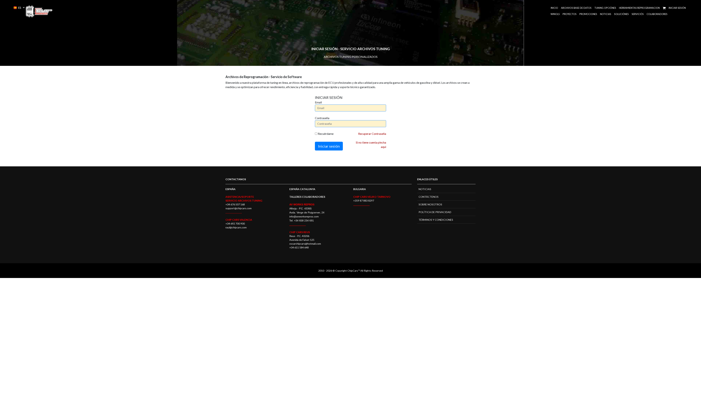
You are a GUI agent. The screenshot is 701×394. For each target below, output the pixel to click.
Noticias (605, 14)
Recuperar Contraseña (372, 133)
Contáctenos (428, 196)
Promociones (588, 14)
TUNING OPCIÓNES (605, 7)
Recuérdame (325, 133)
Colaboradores (657, 14)
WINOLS (555, 14)
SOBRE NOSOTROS (430, 204)
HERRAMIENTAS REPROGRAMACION (639, 7)
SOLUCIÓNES (621, 14)
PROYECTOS (569, 14)
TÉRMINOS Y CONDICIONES (436, 219)
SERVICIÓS (638, 14)
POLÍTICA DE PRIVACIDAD (435, 212)
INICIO (554, 7)
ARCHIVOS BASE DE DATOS (576, 7)
